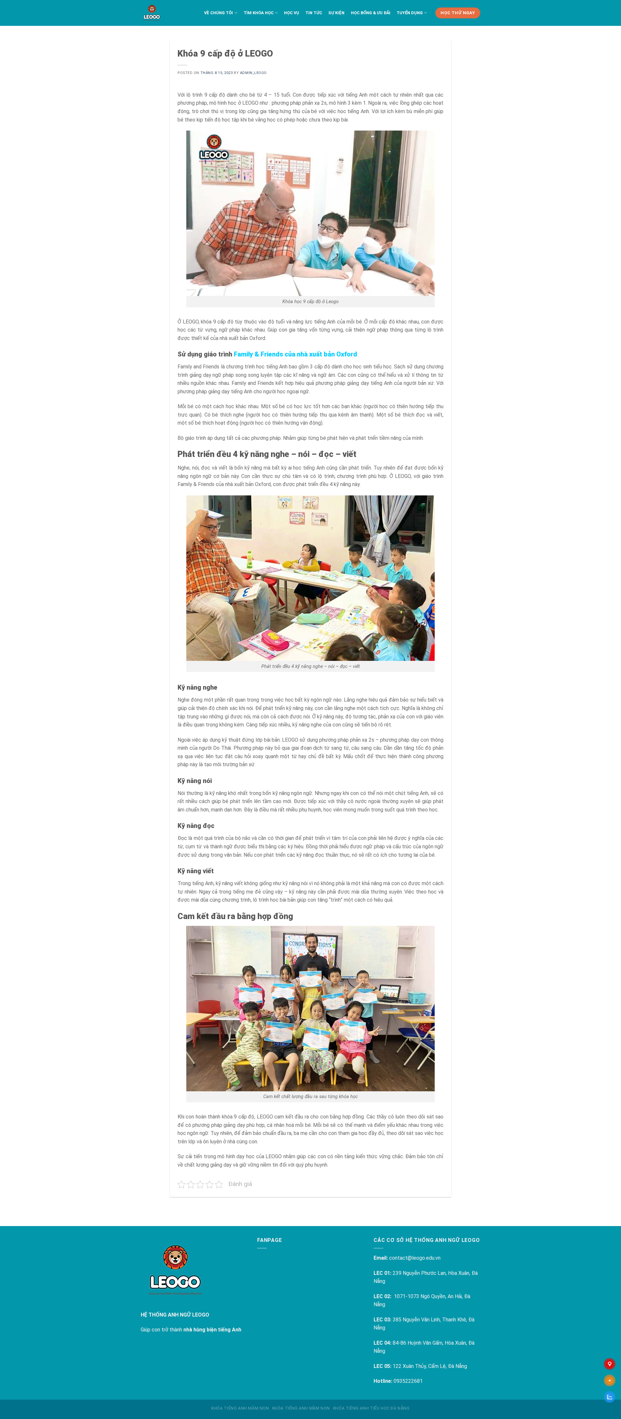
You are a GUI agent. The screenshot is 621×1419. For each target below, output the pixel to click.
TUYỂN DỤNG (410, 12)
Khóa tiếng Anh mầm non (240, 1408)
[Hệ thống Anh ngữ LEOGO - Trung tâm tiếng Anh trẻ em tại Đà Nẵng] (152, 13)
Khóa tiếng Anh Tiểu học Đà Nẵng (371, 1408)
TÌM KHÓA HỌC (259, 12)
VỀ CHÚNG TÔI (218, 12)
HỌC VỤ (291, 12)
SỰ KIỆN (336, 12)
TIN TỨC (313, 12)
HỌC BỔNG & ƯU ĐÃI (370, 12)
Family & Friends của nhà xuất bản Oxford (295, 354)
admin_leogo (253, 73)
